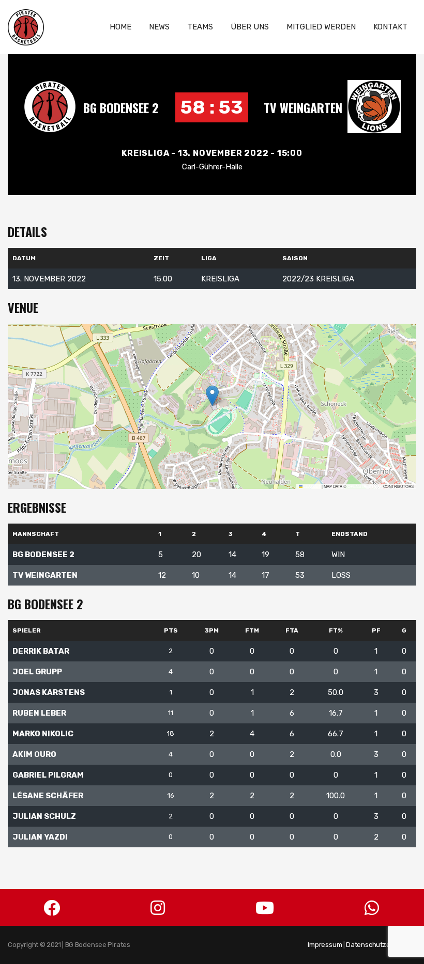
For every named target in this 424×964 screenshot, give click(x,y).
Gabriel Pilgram (48, 775)
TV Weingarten (303, 107)
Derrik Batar (40, 651)
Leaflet (311, 486)
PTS (171, 630)
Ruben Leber (39, 713)
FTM (252, 630)
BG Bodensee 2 (121, 107)
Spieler (26, 630)
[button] (212, 395)
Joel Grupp (37, 671)
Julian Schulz (44, 816)
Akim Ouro (34, 754)
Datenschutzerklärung (381, 945)
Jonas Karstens (48, 692)
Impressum (325, 945)
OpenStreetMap (364, 486)
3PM (212, 630)
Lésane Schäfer (47, 795)
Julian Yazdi (40, 837)
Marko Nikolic (42, 733)
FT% (336, 630)
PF (376, 630)
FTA (291, 630)
